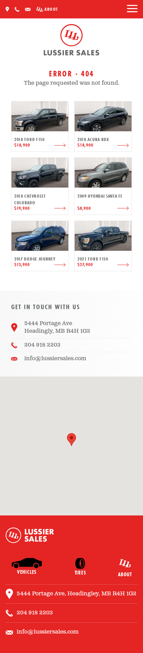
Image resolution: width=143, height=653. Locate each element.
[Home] (71, 41)
